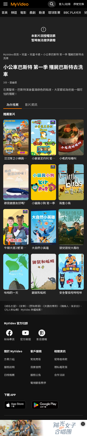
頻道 (14, 12)
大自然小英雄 (40, 248)
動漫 (42, 12)
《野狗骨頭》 (35, 306)
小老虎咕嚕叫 (67, 158)
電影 (23, 12)
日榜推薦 (9, 375)
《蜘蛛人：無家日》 (70, 306)
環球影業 (54, 12)
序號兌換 (78, 4)
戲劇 (33, 12)
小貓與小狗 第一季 (43, 203)
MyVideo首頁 (11, 54)
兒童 (24, 54)
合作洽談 (59, 375)
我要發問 (35, 367)
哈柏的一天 (11, 292)
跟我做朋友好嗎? (14, 203)
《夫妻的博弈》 (50, 306)
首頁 (5, 12)
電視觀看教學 (38, 383)
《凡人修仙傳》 (11, 309)
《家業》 (22, 306)
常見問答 (35, 359)
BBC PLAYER (72, 12)
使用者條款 (60, 359)
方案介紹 (9, 359)
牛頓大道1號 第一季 (15, 248)
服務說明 (9, 367)
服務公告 (35, 375)
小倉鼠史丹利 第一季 (43, 158)
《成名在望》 (10, 306)
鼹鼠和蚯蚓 (39, 292)
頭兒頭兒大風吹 (69, 248)
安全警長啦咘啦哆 (70, 292)
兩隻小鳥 (65, 203)
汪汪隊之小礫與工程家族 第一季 (15, 158)
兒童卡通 (35, 54)
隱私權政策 (60, 367)
